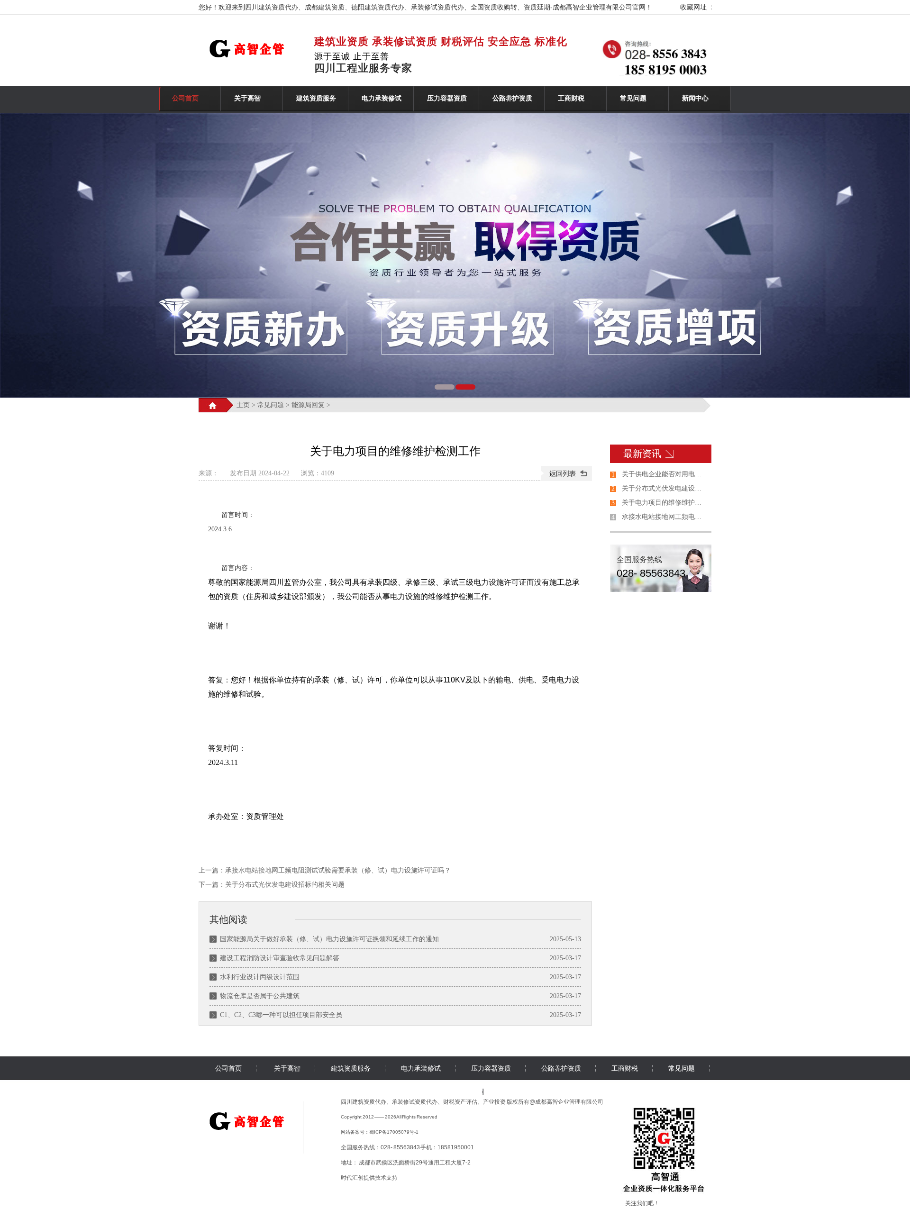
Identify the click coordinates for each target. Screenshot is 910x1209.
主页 (243, 405)
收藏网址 (693, 7)
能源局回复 (308, 405)
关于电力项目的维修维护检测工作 (664, 502)
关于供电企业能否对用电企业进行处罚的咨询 (664, 474)
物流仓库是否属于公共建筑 (260, 996)
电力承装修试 (381, 98)
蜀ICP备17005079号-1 (394, 1132)
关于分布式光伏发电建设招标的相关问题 (285, 884)
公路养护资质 (512, 98)
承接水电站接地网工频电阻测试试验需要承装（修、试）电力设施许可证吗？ (338, 870)
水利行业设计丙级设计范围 (260, 977)
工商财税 (571, 98)
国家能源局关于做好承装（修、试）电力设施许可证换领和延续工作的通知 (329, 939)
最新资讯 (642, 453)
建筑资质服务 (316, 98)
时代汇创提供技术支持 (369, 1177)
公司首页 (185, 98)
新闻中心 (695, 98)
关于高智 (247, 98)
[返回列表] (566, 473)
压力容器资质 (447, 98)
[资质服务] (250, 1134)
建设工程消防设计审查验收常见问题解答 (279, 958)
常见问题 (633, 98)
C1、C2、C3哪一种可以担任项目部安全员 (281, 1014)
